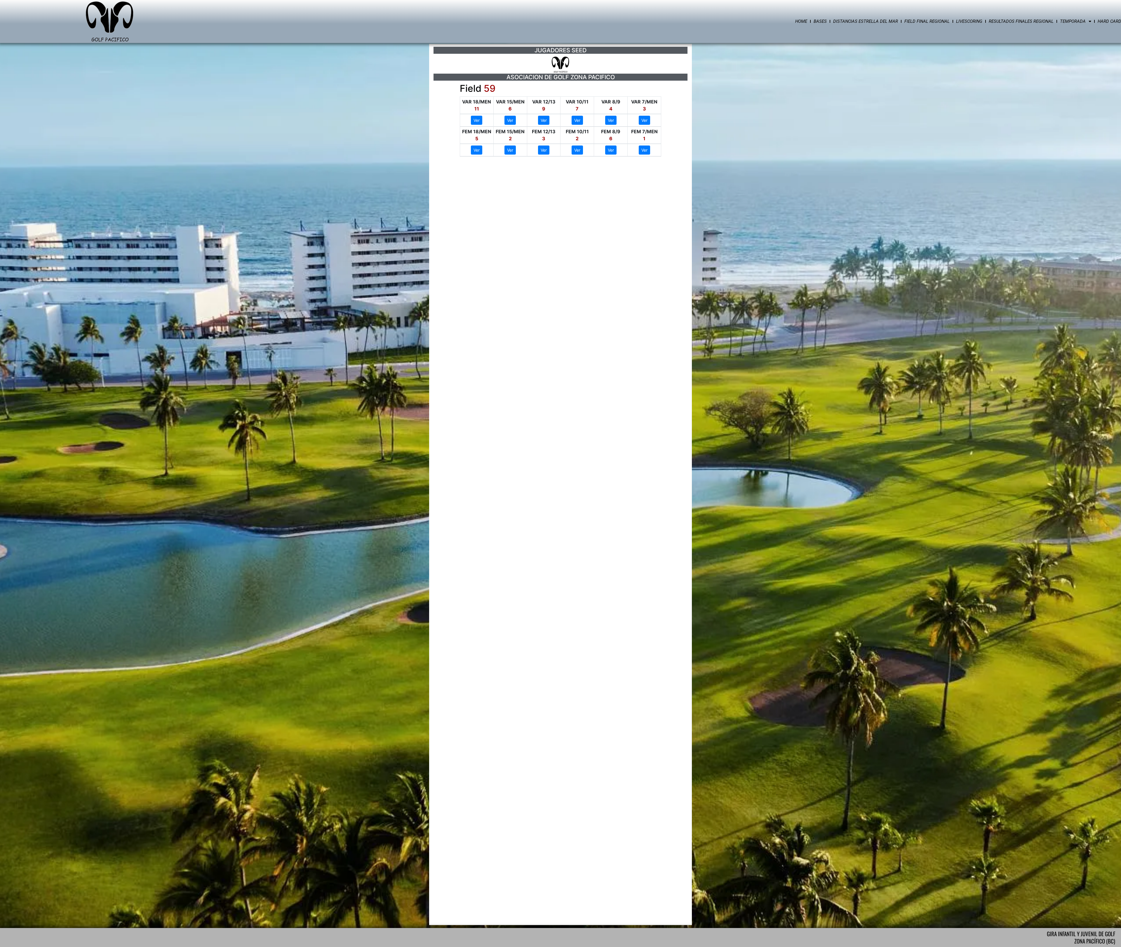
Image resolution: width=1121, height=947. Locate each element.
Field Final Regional (927, 21)
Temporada (1073, 21)
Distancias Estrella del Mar (865, 21)
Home (801, 21)
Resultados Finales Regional (1021, 21)
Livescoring (969, 21)
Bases (820, 21)
